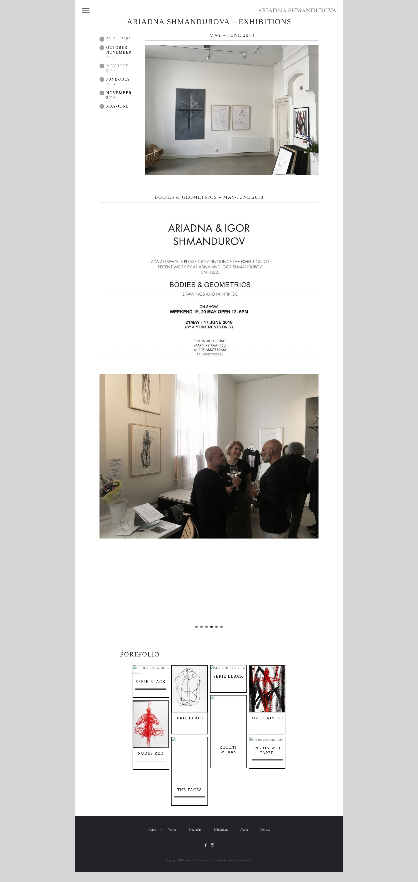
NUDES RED (151, 724)
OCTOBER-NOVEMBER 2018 (119, 52)
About (244, 829)
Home (152, 829)
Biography (195, 829)
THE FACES (190, 761)
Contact (265, 829)
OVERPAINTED (269, 689)
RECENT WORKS (229, 719)
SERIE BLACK (151, 674)
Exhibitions (221, 829)
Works (172, 829)
